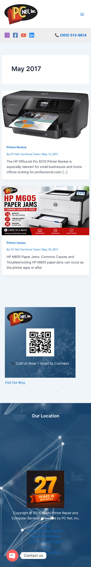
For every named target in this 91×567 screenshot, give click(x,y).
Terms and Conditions (45, 552)
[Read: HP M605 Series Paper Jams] (45, 210)
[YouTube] (23, 35)
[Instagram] (7, 35)
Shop (45, 547)
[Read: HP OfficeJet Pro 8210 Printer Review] (45, 115)
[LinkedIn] (31, 35)
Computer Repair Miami (45, 531)
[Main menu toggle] (82, 14)
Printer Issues (16, 242)
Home (45, 526)
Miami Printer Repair (45, 536)
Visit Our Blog (15, 383)
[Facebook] (15, 35)
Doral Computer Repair (46, 542)
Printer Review (17, 147)
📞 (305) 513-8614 (71, 35)
